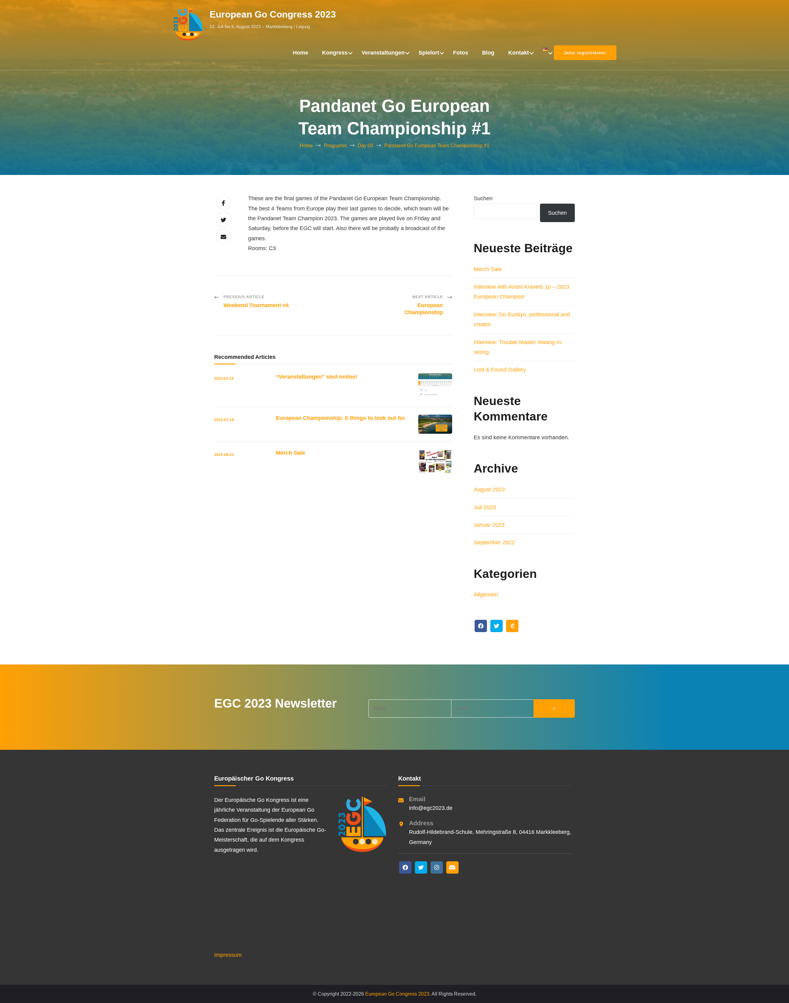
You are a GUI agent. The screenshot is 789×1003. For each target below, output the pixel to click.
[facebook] (481, 626)
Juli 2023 (485, 507)
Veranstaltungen (383, 53)
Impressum (228, 955)
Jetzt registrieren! (585, 52)
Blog (488, 53)
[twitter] (496, 626)
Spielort (429, 53)
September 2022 (494, 542)
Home (300, 53)
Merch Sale (290, 453)
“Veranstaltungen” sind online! (316, 377)
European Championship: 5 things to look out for (340, 418)
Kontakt (518, 53)
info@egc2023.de (430, 808)
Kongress (335, 53)
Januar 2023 (489, 525)
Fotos (460, 53)
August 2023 (489, 489)
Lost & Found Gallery (500, 370)
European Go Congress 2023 (273, 14)
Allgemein (486, 594)
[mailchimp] (512, 626)
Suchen (483, 198)
